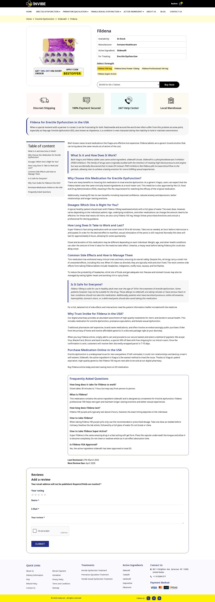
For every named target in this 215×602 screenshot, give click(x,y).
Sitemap (55, 588)
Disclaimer (56, 575)
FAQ (28, 579)
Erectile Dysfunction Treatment (94, 570)
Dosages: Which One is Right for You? (43, 162)
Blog (163, 11)
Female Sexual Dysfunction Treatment (97, 579)
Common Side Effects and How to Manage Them (42, 173)
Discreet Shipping (44, 108)
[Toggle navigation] (185, 3)
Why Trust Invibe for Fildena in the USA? (44, 183)
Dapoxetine (127, 583)
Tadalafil (126, 575)
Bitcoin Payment (59, 571)
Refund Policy (31, 584)
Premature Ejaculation (75, 11)
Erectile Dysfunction (47, 11)
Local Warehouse (170, 108)
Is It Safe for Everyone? (37, 178)
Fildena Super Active (107, 74)
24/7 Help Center (128, 108)
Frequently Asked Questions (39, 192)
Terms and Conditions (61, 584)
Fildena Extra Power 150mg (126, 68)
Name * (35, 500)
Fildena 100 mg (105, 68)
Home (29, 11)
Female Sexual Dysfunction (105, 11)
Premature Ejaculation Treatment (95, 575)
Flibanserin (127, 587)
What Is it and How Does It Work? (42, 151)
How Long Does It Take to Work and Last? (43, 167)
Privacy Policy (57, 579)
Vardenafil (127, 579)
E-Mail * (35, 509)
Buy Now (169, 84)
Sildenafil (126, 570)
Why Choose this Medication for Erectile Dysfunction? (44, 156)
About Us (151, 11)
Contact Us (30, 588)
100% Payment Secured (86, 108)
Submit (40, 544)
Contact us (176, 11)
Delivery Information (34, 575)
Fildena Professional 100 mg (155, 68)
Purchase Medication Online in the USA (45, 187)
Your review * (38, 517)
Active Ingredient (133, 11)
